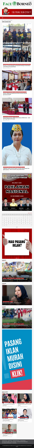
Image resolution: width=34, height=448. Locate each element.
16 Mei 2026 (7, 280)
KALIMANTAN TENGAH (18, 64)
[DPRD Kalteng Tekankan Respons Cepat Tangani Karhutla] (17, 295)
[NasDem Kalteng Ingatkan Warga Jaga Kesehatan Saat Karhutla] (9, 414)
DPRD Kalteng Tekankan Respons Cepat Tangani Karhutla (12, 302)
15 (25, 219)
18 (8, 221)
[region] (17, 244)
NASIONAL (26, 64)
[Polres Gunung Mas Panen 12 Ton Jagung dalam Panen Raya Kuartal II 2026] (17, 272)
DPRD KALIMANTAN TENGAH (6, 301)
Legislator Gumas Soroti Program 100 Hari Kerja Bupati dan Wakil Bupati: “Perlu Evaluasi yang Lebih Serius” (16, 169)
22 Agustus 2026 (10, 406)
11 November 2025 (9, 68)
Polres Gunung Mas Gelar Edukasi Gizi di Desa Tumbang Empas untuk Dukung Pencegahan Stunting (15, 326)
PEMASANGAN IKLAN (16, 440)
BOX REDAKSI (10, 440)
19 (12, 221)
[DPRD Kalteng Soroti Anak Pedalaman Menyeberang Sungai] (24, 414)
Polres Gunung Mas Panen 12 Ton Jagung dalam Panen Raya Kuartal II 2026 (15, 279)
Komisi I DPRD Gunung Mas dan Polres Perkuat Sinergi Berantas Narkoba (15, 94)
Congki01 (5, 68)
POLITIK (29, 64)
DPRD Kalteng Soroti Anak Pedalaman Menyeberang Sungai (23, 420)
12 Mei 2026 (7, 327)
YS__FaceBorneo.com (5, 406)
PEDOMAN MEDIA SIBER (6, 441)
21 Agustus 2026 (10, 436)
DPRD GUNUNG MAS (5, 64)
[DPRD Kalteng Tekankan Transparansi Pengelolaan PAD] (9, 429)
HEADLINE (14, 64)
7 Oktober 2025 (8, 95)
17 (4, 221)
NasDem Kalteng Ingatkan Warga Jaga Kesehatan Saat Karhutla (8, 420)
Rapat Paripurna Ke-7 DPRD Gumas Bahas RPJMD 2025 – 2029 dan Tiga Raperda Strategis (16, 118)
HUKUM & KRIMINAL (12, 278)
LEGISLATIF (23, 64)
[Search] (31, 18)
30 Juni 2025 (8, 120)
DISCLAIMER (14, 442)
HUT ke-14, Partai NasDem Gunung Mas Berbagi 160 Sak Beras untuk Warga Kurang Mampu (16, 66)
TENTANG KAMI (4, 440)
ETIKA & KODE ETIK (13, 441)
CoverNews (28, 445)
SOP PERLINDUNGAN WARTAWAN (22, 441)
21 (21, 221)
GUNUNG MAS (10, 64)
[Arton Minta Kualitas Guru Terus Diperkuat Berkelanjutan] (9, 398)
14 (21, 219)
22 (25, 221)
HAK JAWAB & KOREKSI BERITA (7, 442)
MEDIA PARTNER (22, 440)
